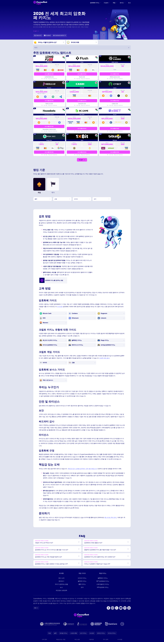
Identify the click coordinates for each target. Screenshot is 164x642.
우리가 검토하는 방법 (61, 584)
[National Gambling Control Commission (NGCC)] (50, 624)
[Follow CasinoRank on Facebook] (108, 608)
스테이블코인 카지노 (102, 584)
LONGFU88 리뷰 (49, 77)
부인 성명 (77, 639)
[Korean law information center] (68, 624)
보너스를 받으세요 (49, 74)
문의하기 (61, 581)
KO (35, 608)
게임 (114, 3)
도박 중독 (44, 639)
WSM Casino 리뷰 (115, 77)
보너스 (122, 3)
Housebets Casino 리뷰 (49, 129)
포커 (82, 587)
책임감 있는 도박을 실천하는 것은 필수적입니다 (82, 469)
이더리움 (60, 306)
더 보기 (81, 160)
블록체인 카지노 (103, 578)
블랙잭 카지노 (82, 581)
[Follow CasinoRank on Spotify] (125, 608)
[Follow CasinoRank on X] (116, 608)
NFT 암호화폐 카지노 (102, 581)
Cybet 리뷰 (115, 103)
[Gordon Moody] (96, 624)
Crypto (106, 3)
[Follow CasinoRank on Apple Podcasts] (129, 608)
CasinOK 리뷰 (82, 103)
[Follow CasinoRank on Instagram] (112, 608)
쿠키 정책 (105, 639)
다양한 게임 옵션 (104, 358)
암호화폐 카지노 (94, 3)
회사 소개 (61, 578)
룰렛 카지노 (82, 584)
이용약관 (91, 639)
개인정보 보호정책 (61, 590)
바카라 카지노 (82, 578)
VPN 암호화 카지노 (103, 587)
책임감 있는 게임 (60, 639)
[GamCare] (111, 624)
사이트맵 (119, 639)
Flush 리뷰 (82, 77)
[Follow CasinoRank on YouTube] (120, 608)
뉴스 (129, 3)
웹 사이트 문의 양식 (111, 517)
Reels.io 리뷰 (49, 103)
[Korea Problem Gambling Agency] (82, 624)
